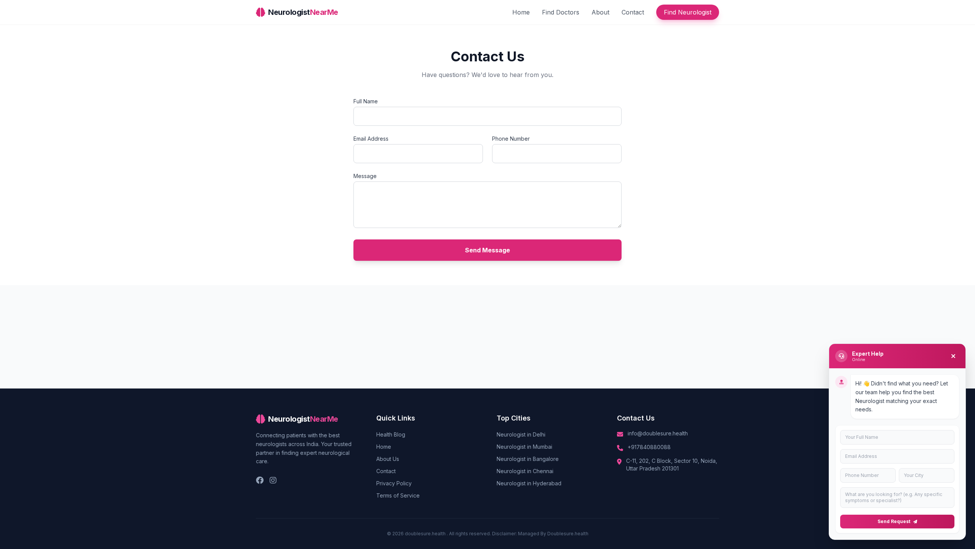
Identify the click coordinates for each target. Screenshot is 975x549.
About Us (387, 459)
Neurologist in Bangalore (528, 459)
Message (365, 176)
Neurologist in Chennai (525, 471)
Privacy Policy (394, 483)
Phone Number (511, 138)
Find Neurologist (687, 12)
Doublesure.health (567, 533)
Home (521, 12)
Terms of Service (398, 495)
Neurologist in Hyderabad (529, 483)
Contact (633, 12)
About (600, 12)
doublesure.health (426, 533)
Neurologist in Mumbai (524, 446)
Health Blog (390, 434)
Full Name (365, 101)
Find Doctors (560, 12)
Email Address (370, 138)
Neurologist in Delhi (521, 434)
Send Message (487, 250)
